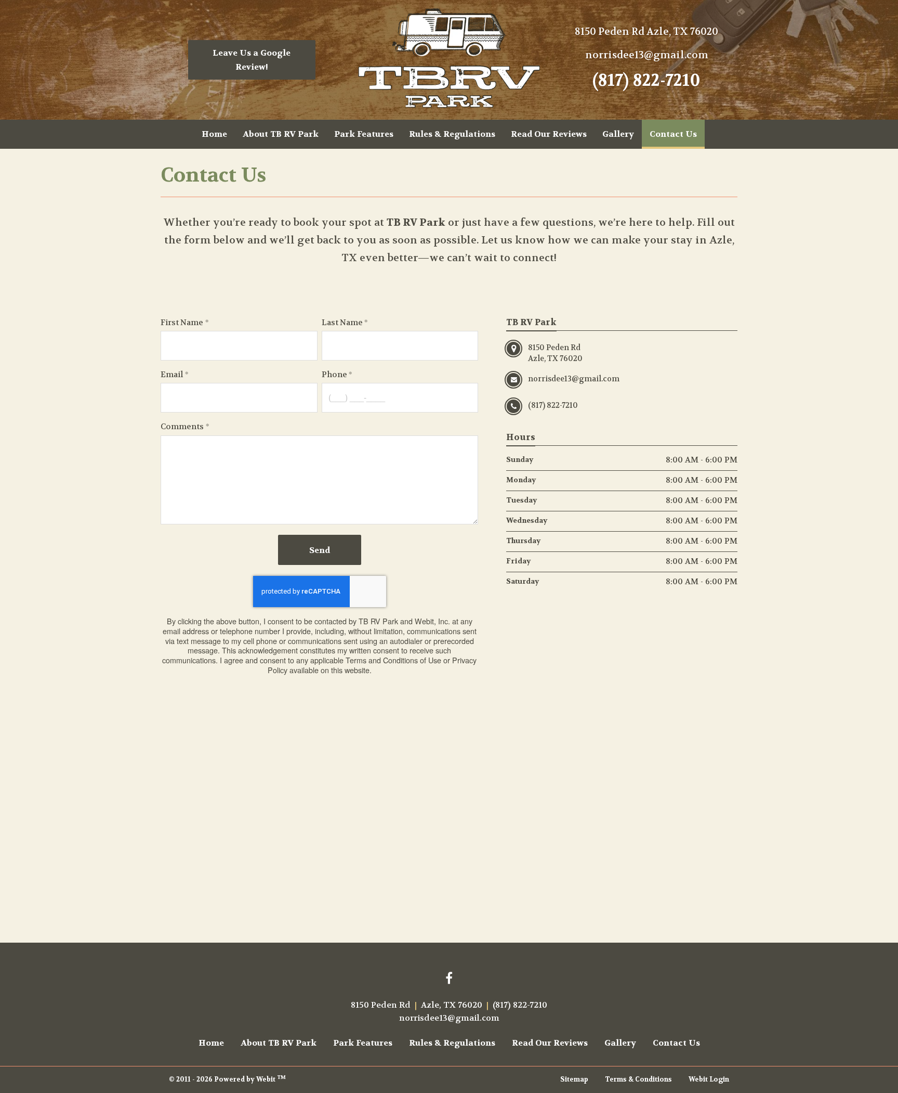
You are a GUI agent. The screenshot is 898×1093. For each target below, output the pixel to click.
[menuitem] (214, 134)
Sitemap (574, 1079)
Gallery (618, 133)
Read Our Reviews (549, 133)
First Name (182, 322)
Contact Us (677, 133)
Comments (182, 426)
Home (214, 133)
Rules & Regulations (452, 133)
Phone (334, 374)
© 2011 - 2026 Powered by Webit (227, 1079)
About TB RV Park (281, 133)
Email (172, 374)
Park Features (363, 133)
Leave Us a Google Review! (251, 59)
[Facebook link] (449, 979)
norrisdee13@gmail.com (646, 54)
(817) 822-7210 (646, 81)
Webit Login (709, 1079)
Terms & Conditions (638, 1079)
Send (319, 550)
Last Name (342, 322)
